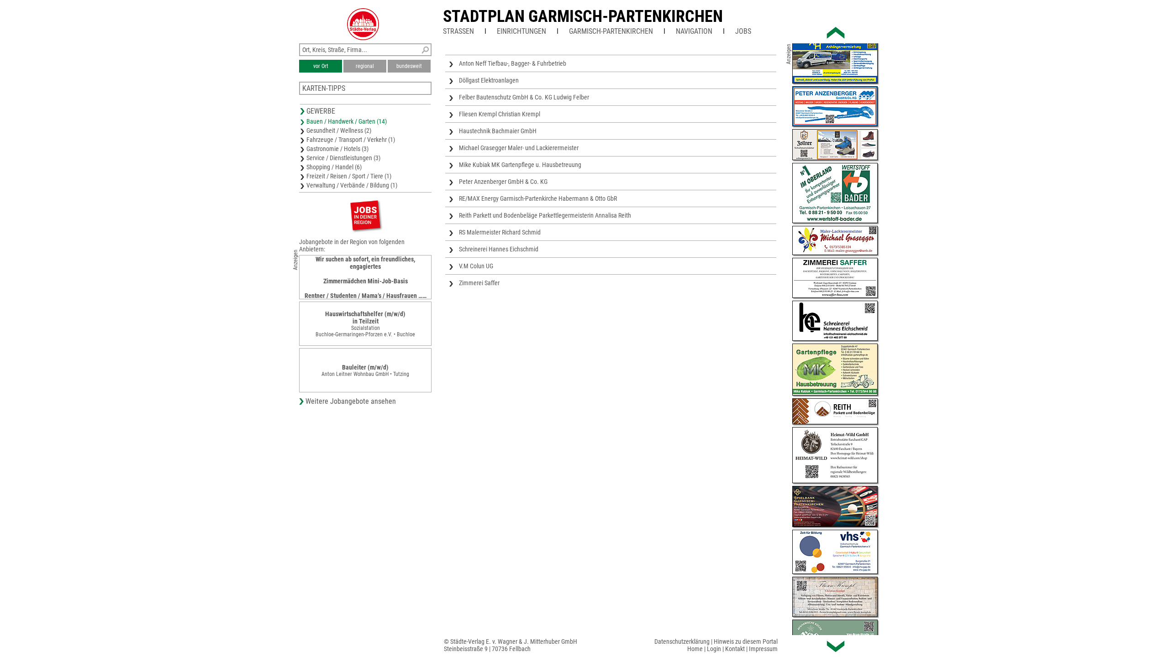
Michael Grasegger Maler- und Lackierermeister (519, 147)
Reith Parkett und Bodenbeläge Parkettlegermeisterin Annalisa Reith (545, 215)
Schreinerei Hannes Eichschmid (498, 249)
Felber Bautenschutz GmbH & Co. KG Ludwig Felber (524, 97)
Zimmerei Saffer (479, 283)
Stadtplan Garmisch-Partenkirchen (583, 16)
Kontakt (735, 648)
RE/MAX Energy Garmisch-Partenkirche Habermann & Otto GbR (538, 198)
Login (714, 648)
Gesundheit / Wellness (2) (338, 130)
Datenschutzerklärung (682, 641)
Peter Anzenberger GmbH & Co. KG (503, 181)
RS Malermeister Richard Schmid (500, 232)
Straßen (458, 31)
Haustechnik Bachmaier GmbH (498, 131)
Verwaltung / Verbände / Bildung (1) (351, 185)
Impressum (763, 648)
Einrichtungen (521, 31)
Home (695, 648)
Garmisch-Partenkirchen (611, 31)
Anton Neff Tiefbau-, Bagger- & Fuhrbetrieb (512, 63)
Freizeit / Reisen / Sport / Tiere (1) (348, 176)
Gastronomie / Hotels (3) (337, 148)
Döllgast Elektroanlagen (489, 80)
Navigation (694, 31)
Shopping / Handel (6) (334, 167)
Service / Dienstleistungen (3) (343, 158)
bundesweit (409, 66)
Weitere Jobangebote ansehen (350, 401)
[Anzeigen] (365, 215)
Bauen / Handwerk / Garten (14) (346, 121)
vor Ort (320, 66)
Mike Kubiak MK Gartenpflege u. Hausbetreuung (520, 164)
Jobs (743, 31)
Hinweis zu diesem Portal (746, 641)
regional (365, 66)
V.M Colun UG (476, 266)
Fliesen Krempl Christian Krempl (499, 114)
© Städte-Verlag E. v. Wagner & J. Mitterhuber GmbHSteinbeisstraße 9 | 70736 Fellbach (510, 645)
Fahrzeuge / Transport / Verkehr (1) (350, 139)
